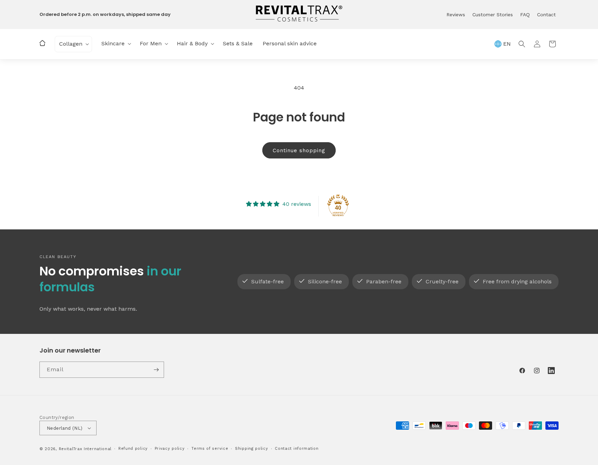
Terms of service (209, 448)
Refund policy (133, 448)
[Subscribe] (156, 370)
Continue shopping (299, 150)
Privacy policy (170, 448)
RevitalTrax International (85, 449)
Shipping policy (251, 448)
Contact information (296, 448)
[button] (73, 44)
